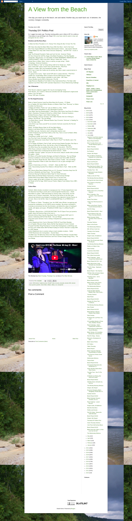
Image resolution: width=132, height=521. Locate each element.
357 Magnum (89, 72)
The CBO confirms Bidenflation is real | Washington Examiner (45, 109)
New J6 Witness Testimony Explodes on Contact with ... (95, 156)
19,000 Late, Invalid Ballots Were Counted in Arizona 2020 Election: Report (49, 75)
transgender (60, 284)
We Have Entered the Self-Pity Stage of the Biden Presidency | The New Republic (51, 56)
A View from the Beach (57, 9)
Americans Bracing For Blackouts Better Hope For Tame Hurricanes (47, 174)
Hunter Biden (44, 284)
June (88, 135)
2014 (87, 464)
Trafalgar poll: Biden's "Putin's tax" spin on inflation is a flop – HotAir (47, 108)
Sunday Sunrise (91, 186)
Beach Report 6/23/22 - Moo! (94, 211)
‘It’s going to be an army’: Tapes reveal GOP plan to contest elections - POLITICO (51, 73)
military (53, 284)
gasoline (38, 284)
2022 (87, 119)
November (90, 124)
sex (56, 284)
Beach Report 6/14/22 (93, 288)
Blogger (73, 508)
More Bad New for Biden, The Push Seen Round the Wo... (95, 167)
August (89, 130)
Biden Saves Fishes (92, 342)
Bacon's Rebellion (91, 77)
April (88, 438)
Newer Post (32, 338)
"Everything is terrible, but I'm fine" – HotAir (40, 136)
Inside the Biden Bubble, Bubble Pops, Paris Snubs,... (95, 291)
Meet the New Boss (92, 408)
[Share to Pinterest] (56, 281)
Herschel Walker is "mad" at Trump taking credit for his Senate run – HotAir (49, 65)
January (89, 445)
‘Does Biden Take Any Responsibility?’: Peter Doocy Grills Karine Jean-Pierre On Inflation (53, 111)
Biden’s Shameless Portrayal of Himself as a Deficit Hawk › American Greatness (50, 113)
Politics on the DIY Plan (93, 176)
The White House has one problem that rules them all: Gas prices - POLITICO (50, 147)
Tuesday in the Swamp (93, 231)
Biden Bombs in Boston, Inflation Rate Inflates (93, 312)
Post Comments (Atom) (41, 341)
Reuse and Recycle (92, 161)
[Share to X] (52, 281)
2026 (87, 110)
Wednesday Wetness (92, 358)
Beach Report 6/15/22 (93, 280)
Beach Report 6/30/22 (93, 141)
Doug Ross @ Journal (92, 80)
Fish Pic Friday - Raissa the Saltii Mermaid (94, 413)
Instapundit (89, 96)
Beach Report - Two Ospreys (94, 271)
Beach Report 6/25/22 (93, 188)
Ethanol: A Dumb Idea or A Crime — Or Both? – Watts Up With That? (47, 165)
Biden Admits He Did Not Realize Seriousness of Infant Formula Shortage (48, 175)
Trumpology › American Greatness (37, 63)
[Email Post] (45, 280)
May (88, 436)
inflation (49, 284)
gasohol (34, 284)
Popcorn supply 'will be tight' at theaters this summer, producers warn (47, 179)
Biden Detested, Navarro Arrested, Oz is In (93, 399)
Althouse (88, 74)
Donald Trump (51, 283)
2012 (87, 468)
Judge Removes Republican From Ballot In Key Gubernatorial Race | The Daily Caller (52, 81)
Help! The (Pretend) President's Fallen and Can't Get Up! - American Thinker (49, 54)
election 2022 (68, 283)
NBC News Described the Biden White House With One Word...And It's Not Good (51, 47)
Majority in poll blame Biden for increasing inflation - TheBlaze (45, 129)
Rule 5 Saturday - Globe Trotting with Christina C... (94, 325)
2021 (87, 448)
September (90, 128)
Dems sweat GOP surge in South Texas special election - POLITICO (47, 66)
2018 (87, 454)
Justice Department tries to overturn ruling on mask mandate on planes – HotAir (50, 231)
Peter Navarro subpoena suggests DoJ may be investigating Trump (47, 90)
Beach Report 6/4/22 (92, 396)
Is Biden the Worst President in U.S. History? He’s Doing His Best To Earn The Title (51, 44)
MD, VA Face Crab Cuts (93, 229)
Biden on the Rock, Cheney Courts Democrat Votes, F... (95, 206)
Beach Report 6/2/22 (92, 416)
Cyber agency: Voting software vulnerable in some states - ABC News (47, 77)
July (88, 133)
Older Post (75, 338)
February (89, 443)
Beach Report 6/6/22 (92, 379)
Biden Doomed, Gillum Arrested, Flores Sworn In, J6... (94, 219)
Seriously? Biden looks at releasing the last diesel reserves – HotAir (47, 150)
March (89, 440)
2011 (87, 470)
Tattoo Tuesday (91, 233)
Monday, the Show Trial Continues (93, 302)
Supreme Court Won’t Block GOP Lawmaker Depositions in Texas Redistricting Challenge (53, 82)
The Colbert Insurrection (93, 255)
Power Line (89, 101)
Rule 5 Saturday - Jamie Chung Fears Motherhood (94, 258)
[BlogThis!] (50, 281)
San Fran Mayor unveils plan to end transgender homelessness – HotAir (54, 191)
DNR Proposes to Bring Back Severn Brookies (94, 329)
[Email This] (48, 281)
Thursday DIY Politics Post (94, 420)
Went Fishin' (90, 296)
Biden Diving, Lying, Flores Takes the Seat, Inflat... (94, 283)
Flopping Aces (90, 86)
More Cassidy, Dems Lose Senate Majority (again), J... (95, 143)
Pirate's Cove (90, 99)
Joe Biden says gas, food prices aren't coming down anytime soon (46, 131)
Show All (102, 103)
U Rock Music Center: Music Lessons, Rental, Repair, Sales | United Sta (94, 58)
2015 (87, 461)
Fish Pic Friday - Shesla (93, 336)
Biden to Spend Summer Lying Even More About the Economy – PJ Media (49, 102)
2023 (87, 117)
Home (53, 338)
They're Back (90, 360)
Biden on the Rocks (92, 224)
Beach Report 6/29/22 (93, 149)
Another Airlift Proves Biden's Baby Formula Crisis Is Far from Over (47, 177)
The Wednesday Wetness (94, 159)
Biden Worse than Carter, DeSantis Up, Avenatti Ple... (95, 264)
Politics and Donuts (92, 410)
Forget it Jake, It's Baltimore (94, 236)
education (62, 283)
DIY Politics (90, 344)
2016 (87, 459)
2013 (87, 466)
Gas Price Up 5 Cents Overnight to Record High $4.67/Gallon (45, 138)
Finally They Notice (92, 199)
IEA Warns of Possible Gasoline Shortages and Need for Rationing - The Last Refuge (52, 156)
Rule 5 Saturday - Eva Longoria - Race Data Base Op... (95, 196)
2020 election (36, 283)
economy (57, 283)
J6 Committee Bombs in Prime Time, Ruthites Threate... (95, 322)
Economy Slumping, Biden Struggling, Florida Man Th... (95, 390)
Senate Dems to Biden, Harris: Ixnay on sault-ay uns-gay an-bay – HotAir (48, 61)
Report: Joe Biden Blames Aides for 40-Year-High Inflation (44, 127)
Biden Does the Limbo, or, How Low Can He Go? (95, 430)
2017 (87, 457)
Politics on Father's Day (93, 246)
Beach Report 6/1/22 (92, 427)
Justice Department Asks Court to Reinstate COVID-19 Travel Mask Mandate (50, 222)
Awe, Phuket (90, 307)
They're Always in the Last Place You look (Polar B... (94, 214)
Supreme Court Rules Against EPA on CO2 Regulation (95, 137)
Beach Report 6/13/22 (93, 299)
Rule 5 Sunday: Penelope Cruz (46, 276)
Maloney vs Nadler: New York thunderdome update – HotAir (45, 68)
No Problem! (90, 151)
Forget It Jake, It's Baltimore (94, 405)
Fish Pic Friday (91, 209)
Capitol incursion (43, 283)
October (89, 126)
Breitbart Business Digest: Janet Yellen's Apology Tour (43, 115)
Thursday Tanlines (92, 222)
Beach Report (91, 348)
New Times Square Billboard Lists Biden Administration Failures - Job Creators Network (52, 49)
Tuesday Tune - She (92, 170)
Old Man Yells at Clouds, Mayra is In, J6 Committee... (95, 273)
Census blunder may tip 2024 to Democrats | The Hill (43, 79)
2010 (87, 473)
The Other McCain (67, 276)
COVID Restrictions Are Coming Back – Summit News (43, 233)
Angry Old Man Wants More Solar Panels (94, 369)
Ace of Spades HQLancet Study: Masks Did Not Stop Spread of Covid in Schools (51, 224)
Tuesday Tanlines (92, 294)
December (90, 121)
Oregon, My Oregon (92, 153)
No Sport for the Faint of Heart (95, 180)
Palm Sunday (90, 248)
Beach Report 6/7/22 (92, 362)
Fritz (96, 36)
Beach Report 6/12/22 (93, 309)
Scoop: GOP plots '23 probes (36, 95)
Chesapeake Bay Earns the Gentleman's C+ (94, 365)
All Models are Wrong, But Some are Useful (94, 376)
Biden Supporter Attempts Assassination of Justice (94, 351)
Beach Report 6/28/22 (93, 164)
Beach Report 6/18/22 (93, 253)
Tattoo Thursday (91, 146)
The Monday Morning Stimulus (95, 178)
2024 (87, 115)
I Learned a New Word (93, 251)
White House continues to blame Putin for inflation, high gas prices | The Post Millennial (52, 149)
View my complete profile (91, 49)
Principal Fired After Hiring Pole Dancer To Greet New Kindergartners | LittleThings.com (52, 226)
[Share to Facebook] (54, 281)
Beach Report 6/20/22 (93, 238)
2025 (87, 113)
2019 (87, 452)
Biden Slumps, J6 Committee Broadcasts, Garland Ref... (94, 333)
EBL (87, 83)
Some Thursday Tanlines (93, 422)
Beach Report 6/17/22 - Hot (94, 261)
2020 (87, 450)
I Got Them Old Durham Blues (95, 425)
